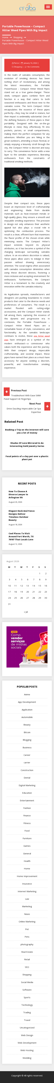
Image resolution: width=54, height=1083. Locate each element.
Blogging (27, 739)
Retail (27, 959)
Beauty (27, 724)
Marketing (27, 906)
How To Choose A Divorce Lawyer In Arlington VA (18, 494)
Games (27, 845)
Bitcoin (27, 732)
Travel (27, 1020)
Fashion (27, 808)
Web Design (27, 1035)
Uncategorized (27, 1027)
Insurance (27, 883)
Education (27, 792)
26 (21, 597)
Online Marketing (27, 921)
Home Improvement (27, 876)
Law (27, 898)
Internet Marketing (27, 891)
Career (27, 754)
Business (27, 747)
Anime (27, 694)
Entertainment (27, 800)
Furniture (27, 838)
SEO (27, 967)
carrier (27, 762)
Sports (27, 997)
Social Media (27, 982)
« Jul (26, 611)
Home (27, 868)
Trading (27, 1012)
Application (27, 709)
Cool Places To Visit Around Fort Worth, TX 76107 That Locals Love (21, 536)
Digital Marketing (27, 785)
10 (9, 585)
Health (27, 861)
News (27, 914)
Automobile (27, 717)
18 (15, 591)
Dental (27, 777)
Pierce (16, 63)
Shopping (18, 67)
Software (27, 989)
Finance (27, 815)
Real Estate (27, 951)
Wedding (27, 1057)
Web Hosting (27, 1050)
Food (27, 830)
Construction (27, 770)
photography (27, 944)
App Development (27, 701)
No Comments (33, 67)
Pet (27, 929)
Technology (27, 1004)
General (27, 853)
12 (21, 585)
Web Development (27, 1042)
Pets (27, 936)
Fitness (27, 823)
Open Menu (48, 7)
